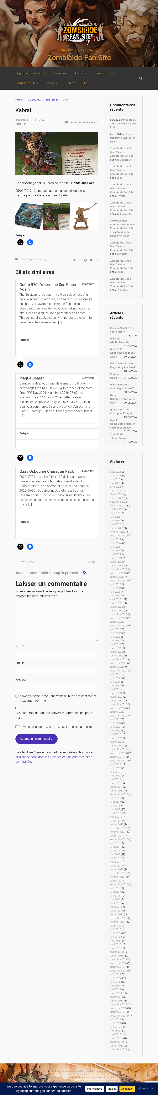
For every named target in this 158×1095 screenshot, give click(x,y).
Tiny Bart (121, 195)
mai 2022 (115, 640)
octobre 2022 (117, 621)
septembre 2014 (119, 970)
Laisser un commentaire (84, 122)
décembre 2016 (118, 873)
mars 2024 (116, 558)
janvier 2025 (116, 528)
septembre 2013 (119, 1015)
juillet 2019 (116, 768)
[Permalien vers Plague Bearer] (56, 426)
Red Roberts (123, 214)
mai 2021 (115, 685)
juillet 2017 (116, 846)
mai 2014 (115, 985)
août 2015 (115, 929)
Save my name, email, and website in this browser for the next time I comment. (58, 698)
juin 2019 (115, 771)
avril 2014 (115, 989)
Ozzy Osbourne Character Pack (122, 138)
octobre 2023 (117, 576)
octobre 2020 (117, 711)
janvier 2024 (116, 565)
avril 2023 (115, 599)
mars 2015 (116, 948)
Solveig (91, 562)
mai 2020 (115, 730)
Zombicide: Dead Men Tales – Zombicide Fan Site (122, 152)
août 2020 (115, 719)
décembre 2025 (118, 501)
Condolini (122, 253)
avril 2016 (115, 903)
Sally (119, 177)
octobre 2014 (117, 966)
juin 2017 (115, 850)
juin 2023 (115, 591)
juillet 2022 (116, 633)
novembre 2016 (118, 876)
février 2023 (116, 606)
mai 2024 (115, 550)
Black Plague (51, 99)
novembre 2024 (118, 531)
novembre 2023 (118, 573)
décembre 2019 (118, 749)
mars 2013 (116, 1038)
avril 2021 (115, 689)
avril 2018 (115, 813)
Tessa (120, 271)
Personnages (34, 99)
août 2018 (115, 798)
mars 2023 (116, 603)
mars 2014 (116, 993)
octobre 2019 (117, 756)
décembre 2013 (118, 1004)
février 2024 (116, 561)
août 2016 (115, 888)
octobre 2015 (117, 925)
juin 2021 (115, 681)
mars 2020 (116, 738)
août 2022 (115, 629)
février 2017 (116, 865)
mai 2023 (115, 595)
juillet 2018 (116, 801)
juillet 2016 (116, 891)
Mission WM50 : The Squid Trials (122, 330)
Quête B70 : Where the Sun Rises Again (122, 353)
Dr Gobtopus (124, 159)
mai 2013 (115, 1030)
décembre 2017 (118, 828)
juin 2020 (115, 726)
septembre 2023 (119, 580)
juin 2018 (115, 805)
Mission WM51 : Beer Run (120, 340)
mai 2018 (115, 809)
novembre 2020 (118, 708)
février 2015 (116, 951)
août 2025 (115, 513)
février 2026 (116, 494)
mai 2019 (115, 775)
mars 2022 (116, 648)
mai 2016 (115, 899)
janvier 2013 (116, 1045)
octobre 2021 (117, 666)
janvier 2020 (116, 745)
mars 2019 (116, 783)
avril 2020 (115, 734)
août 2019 (115, 764)
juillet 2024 (116, 543)
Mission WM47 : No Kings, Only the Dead (122, 365)
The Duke (122, 290)
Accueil (19, 99)
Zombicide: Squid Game (118, 436)
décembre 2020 (118, 704)
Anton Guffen (27, 562)
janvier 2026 (116, 498)
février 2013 (116, 1041)
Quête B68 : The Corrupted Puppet (121, 411)
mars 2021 (116, 693)
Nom (19, 646)
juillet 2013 (116, 1023)
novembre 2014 (118, 963)
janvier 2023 (116, 610)
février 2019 (116, 786)
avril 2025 (115, 524)
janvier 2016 (116, 914)
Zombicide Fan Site (79, 57)
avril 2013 (115, 1034)
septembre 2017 (119, 839)
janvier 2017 (116, 869)
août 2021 (115, 674)
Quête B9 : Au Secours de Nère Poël (123, 123)
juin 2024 (115, 546)
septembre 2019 (119, 760)
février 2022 (116, 651)
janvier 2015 (116, 955)
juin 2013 (115, 1026)
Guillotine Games (32, 1077)
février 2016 (116, 910)
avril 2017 (115, 858)
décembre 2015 (118, 918)
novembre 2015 (118, 921)
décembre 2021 (118, 659)
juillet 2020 (116, 723)
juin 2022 (115, 636)
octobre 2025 (117, 509)
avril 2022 (115, 644)
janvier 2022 (116, 655)
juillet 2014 (116, 978)
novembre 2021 (118, 663)
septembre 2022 (119, 625)
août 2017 (115, 843)
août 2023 (115, 584)
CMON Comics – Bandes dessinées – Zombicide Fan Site (122, 224)
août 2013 (115, 1019)
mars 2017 (116, 861)
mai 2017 (115, 854)
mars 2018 (116, 816)
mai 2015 (115, 940)
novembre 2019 (118, 753)
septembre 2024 (119, 535)
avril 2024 (115, 554)
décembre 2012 (118, 1049)
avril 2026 (115, 486)
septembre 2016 (119, 884)
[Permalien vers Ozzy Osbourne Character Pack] (56, 514)
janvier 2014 (116, 1000)
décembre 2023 (118, 569)
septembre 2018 (119, 794)
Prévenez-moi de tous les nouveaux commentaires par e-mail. (54, 715)
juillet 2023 (116, 588)
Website (20, 679)
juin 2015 (115, 936)
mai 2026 (115, 483)
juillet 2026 (116, 475)
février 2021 (116, 696)
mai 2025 (115, 520)
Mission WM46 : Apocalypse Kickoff (122, 386)
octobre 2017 (117, 835)
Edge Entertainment (80, 1074)
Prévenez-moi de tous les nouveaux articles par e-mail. (56, 727)
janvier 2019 (116, 790)
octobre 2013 (117, 1011)
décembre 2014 (118, 959)
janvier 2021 (116, 700)
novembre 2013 (118, 1008)
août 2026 (115, 471)
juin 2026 (115, 479)
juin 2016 (115, 895)
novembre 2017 (118, 831)
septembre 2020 (119, 715)
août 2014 (115, 974)
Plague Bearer (114, 376)
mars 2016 (116, 906)
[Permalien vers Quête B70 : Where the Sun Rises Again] (56, 332)
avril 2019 (115, 779)
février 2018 (116, 820)
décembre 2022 (118, 614)
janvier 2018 (116, 824)
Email (19, 663)
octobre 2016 (117, 880)
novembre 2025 (118, 505)
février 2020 (116, 741)
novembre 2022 (118, 618)
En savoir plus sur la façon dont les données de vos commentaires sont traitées (56, 757)
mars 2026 (116, 490)
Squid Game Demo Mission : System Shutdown (123, 424)
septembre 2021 (119, 670)
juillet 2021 (116, 678)
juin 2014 (115, 981)
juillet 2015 (116, 933)
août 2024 (115, 539)
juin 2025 (115, 516)
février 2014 (116, 996)
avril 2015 (115, 944)
